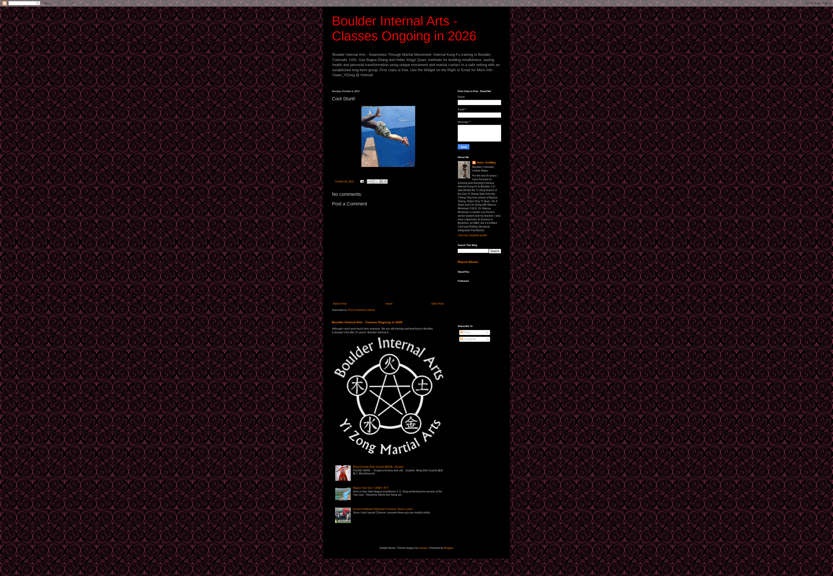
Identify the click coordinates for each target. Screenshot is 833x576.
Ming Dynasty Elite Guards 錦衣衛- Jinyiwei (378, 466)
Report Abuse (468, 262)
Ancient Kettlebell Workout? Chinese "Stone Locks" (383, 509)
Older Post (437, 303)
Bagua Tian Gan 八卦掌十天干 (371, 487)
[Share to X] (377, 181)
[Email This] (369, 181)
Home (389, 303)
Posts (466, 332)
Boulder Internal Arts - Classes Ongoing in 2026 (367, 322)
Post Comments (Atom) (361, 310)
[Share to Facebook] (381, 181)
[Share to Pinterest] (385, 181)
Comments (469, 339)
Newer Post (340, 303)
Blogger (448, 548)
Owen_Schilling (486, 162)
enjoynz (423, 548)
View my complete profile (472, 235)
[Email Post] (362, 181)
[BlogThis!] (373, 181)
